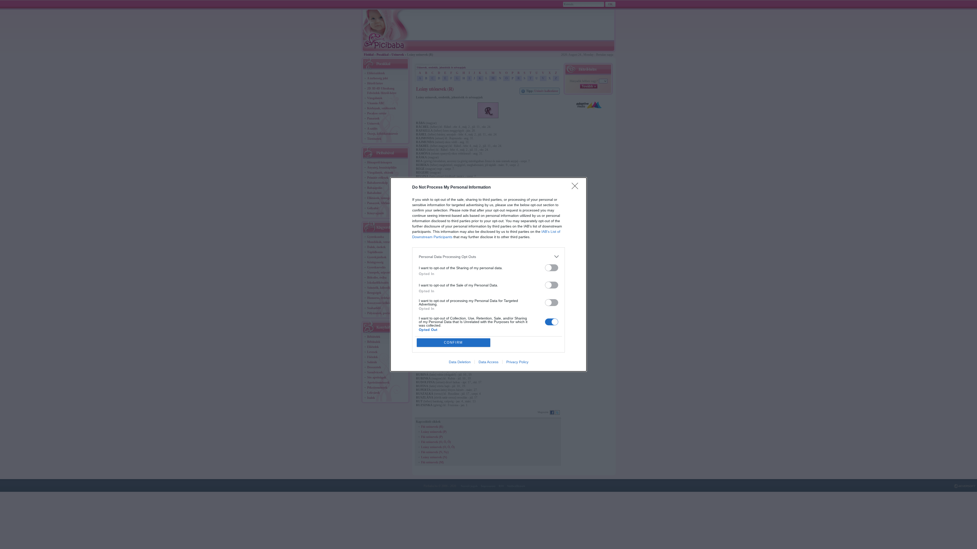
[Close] (576, 187)
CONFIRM (453, 342)
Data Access (488, 362)
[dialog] (488, 274)
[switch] (551, 267)
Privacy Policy (517, 362)
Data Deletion (460, 362)
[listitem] (488, 256)
